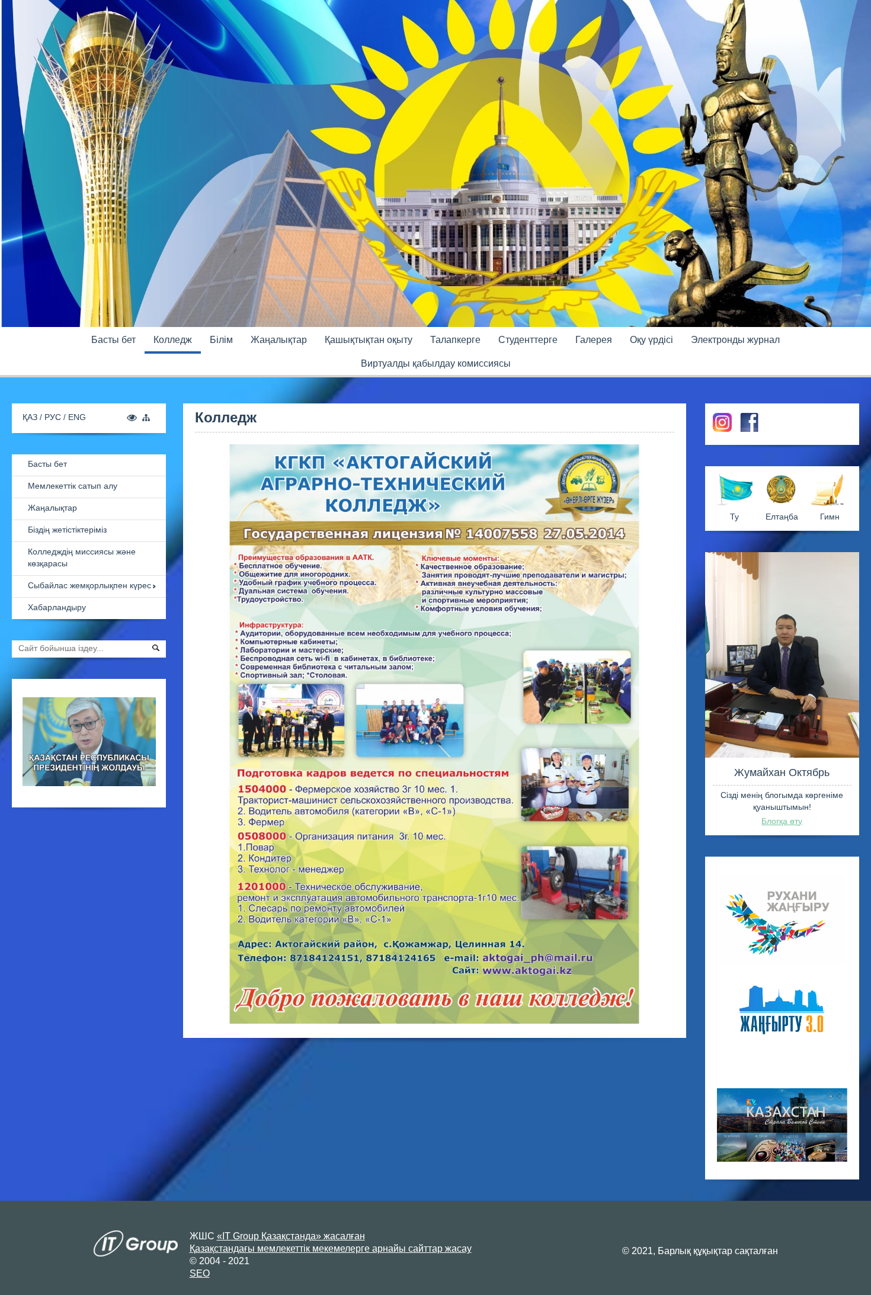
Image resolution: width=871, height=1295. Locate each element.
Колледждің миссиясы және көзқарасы (82, 557)
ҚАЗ (31, 417)
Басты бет (113, 340)
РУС (53, 417)
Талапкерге (455, 340)
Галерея (593, 340)
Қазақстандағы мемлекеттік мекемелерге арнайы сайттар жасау (331, 1248)
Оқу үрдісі (651, 340)
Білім (221, 340)
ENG (77, 417)
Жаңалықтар (279, 340)
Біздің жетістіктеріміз (67, 529)
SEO (200, 1273)
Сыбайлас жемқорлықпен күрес (89, 585)
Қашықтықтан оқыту (368, 340)
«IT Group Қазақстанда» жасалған (291, 1236)
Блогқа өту (781, 821)
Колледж (172, 340)
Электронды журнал (735, 340)
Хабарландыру (57, 607)
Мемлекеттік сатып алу (72, 486)
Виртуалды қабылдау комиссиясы (436, 363)
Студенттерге (528, 340)
